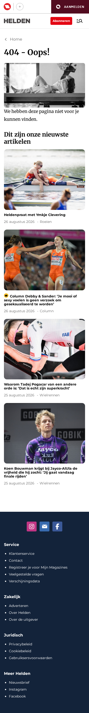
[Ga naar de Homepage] (17, 21)
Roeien (46, 221)
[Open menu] (79, 21)
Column (47, 311)
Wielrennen (50, 395)
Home (16, 39)
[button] (70, 7)
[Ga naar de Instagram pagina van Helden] (32, 526)
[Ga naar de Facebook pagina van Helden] (57, 526)
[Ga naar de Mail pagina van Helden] (44, 526)
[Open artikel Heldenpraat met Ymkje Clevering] (44, 187)
